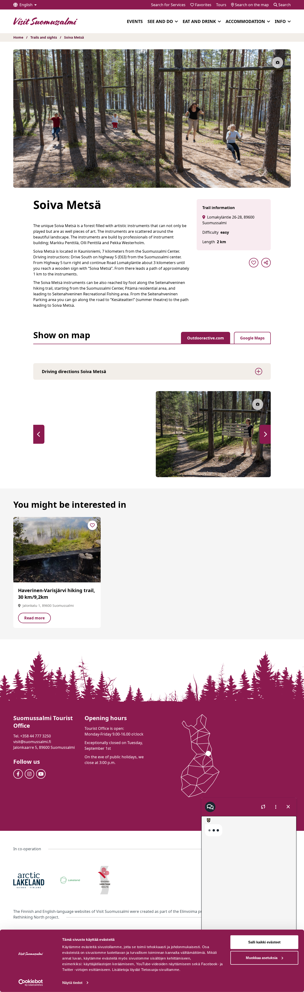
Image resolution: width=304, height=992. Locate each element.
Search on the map (251, 4)
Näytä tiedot (72, 983)
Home (18, 37)
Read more (34, 618)
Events (135, 21)
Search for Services (168, 4)
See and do (160, 21)
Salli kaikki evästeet (264, 942)
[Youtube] (41, 774)
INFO (280, 21)
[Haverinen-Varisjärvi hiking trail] (57, 549)
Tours (221, 4)
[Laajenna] (176, 21)
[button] (38, 434)
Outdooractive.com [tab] (205, 338)
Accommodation (245, 21)
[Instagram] (29, 774)
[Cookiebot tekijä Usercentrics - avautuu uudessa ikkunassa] (31, 982)
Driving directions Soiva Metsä (74, 371)
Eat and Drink (199, 21)
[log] (248, 881)
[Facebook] (18, 774)
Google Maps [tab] (252, 338)
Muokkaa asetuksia (261, 957)
